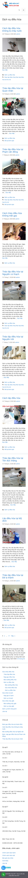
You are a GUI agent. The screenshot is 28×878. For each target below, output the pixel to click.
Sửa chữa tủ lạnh (7, 693)
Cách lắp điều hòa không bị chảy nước (12, 29)
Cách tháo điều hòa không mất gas (12, 214)
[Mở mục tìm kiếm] (19, 10)
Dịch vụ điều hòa (9, 75)
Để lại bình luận (9, 140)
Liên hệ (4, 711)
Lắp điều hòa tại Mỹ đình (12, 519)
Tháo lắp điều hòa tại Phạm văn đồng (12, 150)
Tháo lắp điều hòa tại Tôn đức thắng (12, 459)
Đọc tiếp (4, 70)
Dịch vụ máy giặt (9, 706)
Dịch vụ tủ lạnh (8, 698)
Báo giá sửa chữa (7, 858)
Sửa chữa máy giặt (8, 701)
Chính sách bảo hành (9, 853)
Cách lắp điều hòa (11, 398)
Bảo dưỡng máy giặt (10, 703)
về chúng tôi (21, 659)
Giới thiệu (5, 860)
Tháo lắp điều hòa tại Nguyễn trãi (12, 337)
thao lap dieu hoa (9, 77)
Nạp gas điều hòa (9, 677)
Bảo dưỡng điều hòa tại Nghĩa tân (13, 731)
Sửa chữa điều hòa (8, 671)
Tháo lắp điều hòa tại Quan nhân (12, 89)
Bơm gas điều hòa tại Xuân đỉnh (12, 724)
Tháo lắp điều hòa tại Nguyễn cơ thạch (12, 272)
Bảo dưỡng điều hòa (10, 679)
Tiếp (13, 636)
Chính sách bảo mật (8, 855)
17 (9, 636)
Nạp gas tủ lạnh (9, 695)
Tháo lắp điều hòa (9, 674)
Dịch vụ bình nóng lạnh (9, 709)
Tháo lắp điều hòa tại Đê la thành (12, 576)
